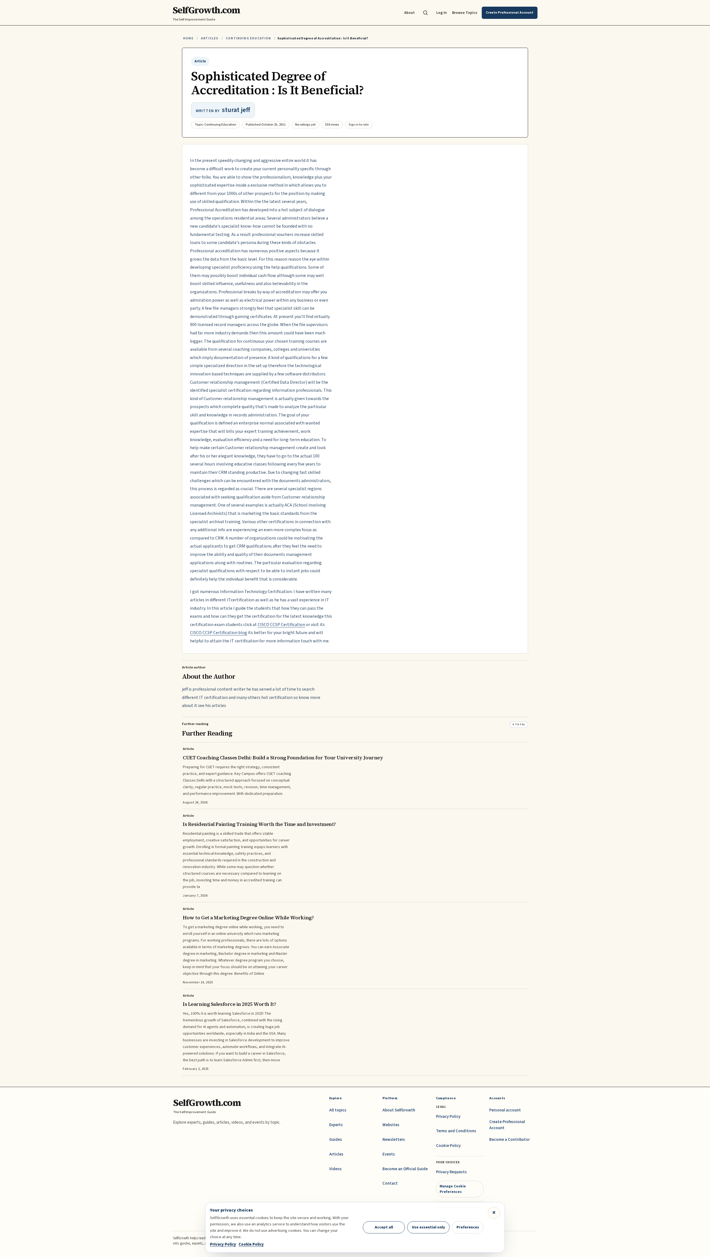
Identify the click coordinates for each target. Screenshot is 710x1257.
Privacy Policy (448, 1116)
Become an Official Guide (405, 1169)
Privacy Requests (451, 1172)
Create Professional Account (507, 1125)
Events (388, 1154)
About (409, 12)
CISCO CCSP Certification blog (218, 633)
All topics (337, 1110)
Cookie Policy (448, 1146)
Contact (390, 1183)
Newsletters (393, 1140)
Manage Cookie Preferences (453, 1189)
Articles (209, 38)
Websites (390, 1125)
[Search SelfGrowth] (425, 13)
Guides (335, 1140)
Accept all (384, 1227)
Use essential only (428, 1227)
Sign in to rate (359, 124)
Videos (335, 1169)
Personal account (505, 1110)
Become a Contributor (509, 1140)
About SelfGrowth (398, 1110)
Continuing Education (248, 38)
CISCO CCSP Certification (281, 625)
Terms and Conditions (456, 1131)
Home (188, 38)
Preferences (468, 1227)
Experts (336, 1125)
